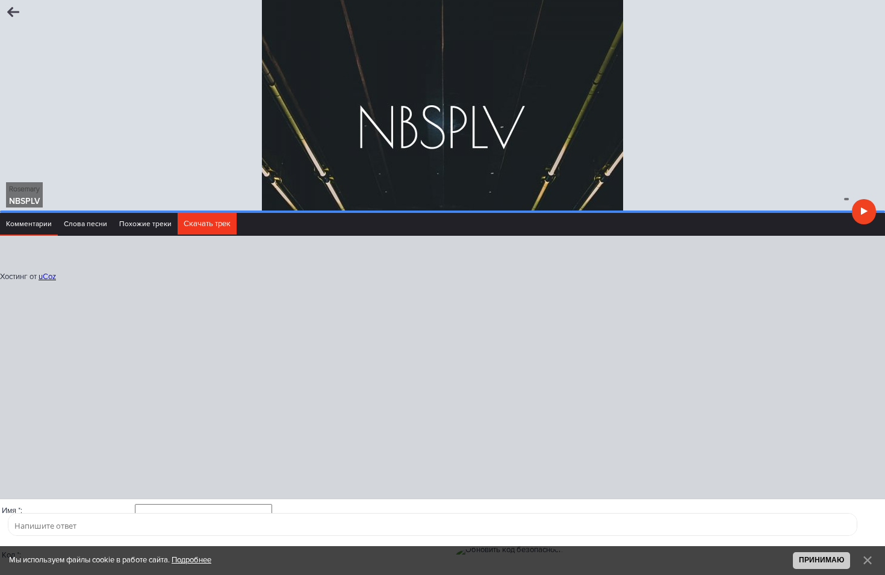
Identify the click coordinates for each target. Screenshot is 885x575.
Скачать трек (207, 224)
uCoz (47, 276)
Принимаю (821, 560)
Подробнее (191, 560)
